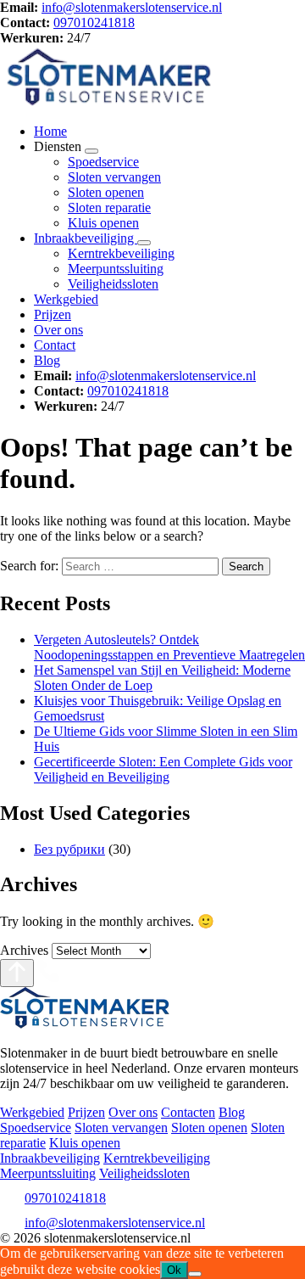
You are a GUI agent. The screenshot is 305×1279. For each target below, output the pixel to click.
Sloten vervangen (114, 177)
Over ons (58, 330)
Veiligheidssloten (113, 284)
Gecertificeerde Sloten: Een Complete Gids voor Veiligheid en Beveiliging (163, 769)
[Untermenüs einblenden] (91, 151)
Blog (47, 360)
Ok (174, 1270)
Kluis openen (103, 223)
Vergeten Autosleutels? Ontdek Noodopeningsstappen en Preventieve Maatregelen (169, 647)
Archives (24, 950)
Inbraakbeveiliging (85, 238)
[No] (195, 1273)
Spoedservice (103, 161)
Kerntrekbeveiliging (121, 253)
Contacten (188, 1112)
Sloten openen (106, 192)
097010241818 (94, 22)
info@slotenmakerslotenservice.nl (132, 7)
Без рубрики (69, 849)
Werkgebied (66, 299)
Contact (54, 345)
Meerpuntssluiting (116, 268)
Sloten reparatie (109, 207)
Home (50, 131)
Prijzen (52, 314)
